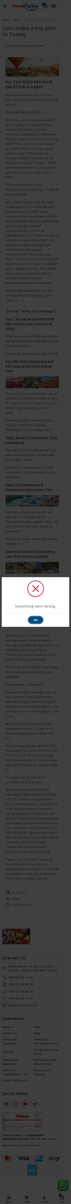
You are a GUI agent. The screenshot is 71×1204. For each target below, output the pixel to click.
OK (35, 620)
